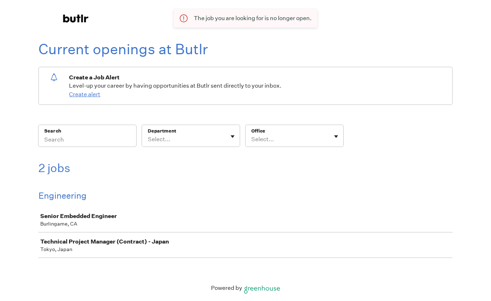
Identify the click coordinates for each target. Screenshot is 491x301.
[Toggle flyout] (232, 136)
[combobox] (148, 139)
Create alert (84, 94)
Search (52, 131)
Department (162, 131)
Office (258, 131)
